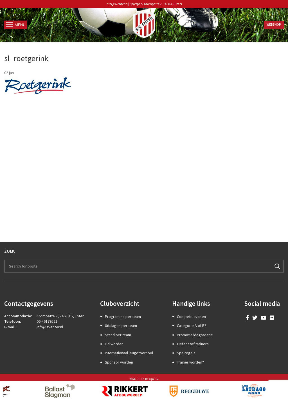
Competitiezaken (191, 316)
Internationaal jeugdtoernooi (129, 352)
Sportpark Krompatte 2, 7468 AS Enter (156, 4)
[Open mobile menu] (15, 24)
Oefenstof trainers (193, 343)
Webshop (274, 24)
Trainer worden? (190, 362)
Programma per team (123, 316)
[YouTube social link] (263, 317)
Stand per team (118, 334)
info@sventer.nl (117, 4)
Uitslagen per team (121, 325)
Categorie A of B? (191, 325)
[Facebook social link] (247, 317)
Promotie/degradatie (195, 334)
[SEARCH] (277, 266)
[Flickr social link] (272, 317)
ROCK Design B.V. (148, 379)
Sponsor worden (119, 362)
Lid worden (114, 343)
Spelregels (186, 352)
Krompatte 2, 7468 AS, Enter (60, 315)
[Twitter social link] (255, 317)
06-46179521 (47, 321)
